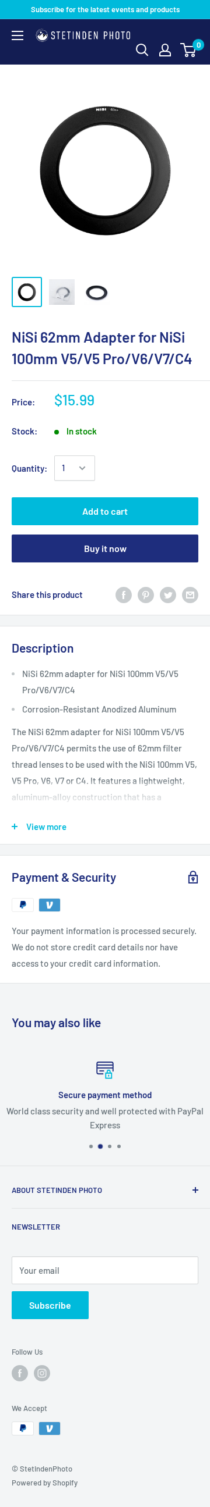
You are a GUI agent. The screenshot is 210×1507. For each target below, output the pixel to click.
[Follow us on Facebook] (20, 1373)
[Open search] (142, 50)
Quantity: (29, 468)
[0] (188, 50)
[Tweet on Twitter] (168, 594)
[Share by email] (190, 594)
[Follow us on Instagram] (42, 1373)
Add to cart (105, 510)
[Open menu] (17, 35)
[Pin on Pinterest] (146, 594)
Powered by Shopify (45, 1482)
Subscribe (50, 1304)
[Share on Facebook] (124, 594)
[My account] (165, 50)
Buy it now (105, 548)
